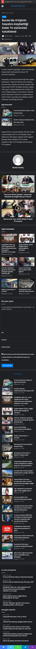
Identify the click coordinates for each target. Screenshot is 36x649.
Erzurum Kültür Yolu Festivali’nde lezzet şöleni (23, 498)
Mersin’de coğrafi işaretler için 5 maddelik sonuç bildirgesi (23, 555)
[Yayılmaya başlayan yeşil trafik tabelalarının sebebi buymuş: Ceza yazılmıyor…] (7, 464)
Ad (3, 332)
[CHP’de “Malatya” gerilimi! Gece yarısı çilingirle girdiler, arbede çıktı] (9, 261)
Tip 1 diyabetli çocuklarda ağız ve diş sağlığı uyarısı (23, 490)
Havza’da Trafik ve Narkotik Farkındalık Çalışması (23, 537)
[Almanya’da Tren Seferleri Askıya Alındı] (27, 283)
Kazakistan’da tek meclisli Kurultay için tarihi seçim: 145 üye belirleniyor (23, 508)
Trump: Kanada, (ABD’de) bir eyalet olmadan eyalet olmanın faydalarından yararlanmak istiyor (23, 518)
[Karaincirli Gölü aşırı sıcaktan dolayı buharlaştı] (7, 547)
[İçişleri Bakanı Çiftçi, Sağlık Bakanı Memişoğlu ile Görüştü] (27, 238)
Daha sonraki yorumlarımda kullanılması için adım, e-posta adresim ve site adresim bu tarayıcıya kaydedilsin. (18, 357)
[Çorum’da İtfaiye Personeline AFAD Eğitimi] (27, 261)
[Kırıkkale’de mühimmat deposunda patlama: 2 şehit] (7, 529)
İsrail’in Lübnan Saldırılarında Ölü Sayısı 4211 (24, 390)
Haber (12, 13)
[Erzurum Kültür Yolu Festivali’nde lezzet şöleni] (7, 500)
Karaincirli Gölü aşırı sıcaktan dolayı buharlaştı (23, 545)
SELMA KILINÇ (8, 36)
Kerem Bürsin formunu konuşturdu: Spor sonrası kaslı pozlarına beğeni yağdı (24, 481)
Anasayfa (6, 13)
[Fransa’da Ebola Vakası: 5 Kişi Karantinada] (7, 113)
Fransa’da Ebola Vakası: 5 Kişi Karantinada (23, 381)
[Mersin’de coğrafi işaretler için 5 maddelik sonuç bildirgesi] (7, 555)
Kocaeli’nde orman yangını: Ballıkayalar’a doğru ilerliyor (24, 472)
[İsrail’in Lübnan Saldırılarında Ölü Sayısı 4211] (7, 122)
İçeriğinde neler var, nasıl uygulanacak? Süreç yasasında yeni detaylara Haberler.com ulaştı (9, 248)
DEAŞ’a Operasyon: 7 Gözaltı (9, 290)
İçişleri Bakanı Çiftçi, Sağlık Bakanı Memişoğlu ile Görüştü (26, 247)
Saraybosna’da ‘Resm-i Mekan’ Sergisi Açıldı (22, 454)
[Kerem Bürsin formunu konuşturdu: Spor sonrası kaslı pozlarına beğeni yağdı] (7, 482)
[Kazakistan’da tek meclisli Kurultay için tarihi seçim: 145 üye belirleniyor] (7, 508)
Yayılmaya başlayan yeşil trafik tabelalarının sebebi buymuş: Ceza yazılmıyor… (23, 464)
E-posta (4, 339)
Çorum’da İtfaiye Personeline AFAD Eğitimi (25, 270)
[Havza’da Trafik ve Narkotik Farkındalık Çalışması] (7, 538)
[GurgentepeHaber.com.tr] (18, 6)
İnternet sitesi (6, 347)
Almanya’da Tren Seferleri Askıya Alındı (26, 290)
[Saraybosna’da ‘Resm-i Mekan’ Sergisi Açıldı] (7, 455)
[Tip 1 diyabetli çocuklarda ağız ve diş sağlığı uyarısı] (7, 491)
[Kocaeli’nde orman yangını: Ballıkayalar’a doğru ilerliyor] (7, 473)
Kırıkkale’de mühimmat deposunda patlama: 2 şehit (22, 528)
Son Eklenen (18, 374)
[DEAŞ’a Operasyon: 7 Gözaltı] (9, 283)
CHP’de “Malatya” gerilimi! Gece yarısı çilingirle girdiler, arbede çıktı (8, 270)
